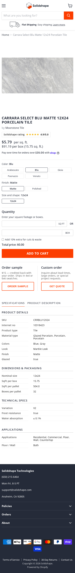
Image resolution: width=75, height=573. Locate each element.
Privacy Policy (30, 559)
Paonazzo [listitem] (13, 176)
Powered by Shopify (37, 567)
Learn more (59, 24)
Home (5, 34)
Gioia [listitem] (60, 170)
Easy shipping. (45, 24)
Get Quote (57, 286)
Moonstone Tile (14, 127)
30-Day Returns (49, 559)
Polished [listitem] (36, 188)
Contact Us (66, 559)
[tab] (13, 303)
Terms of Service (11, 559)
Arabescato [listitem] (13, 170)
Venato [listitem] (36, 176)
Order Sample (18, 286)
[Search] (68, 16)
